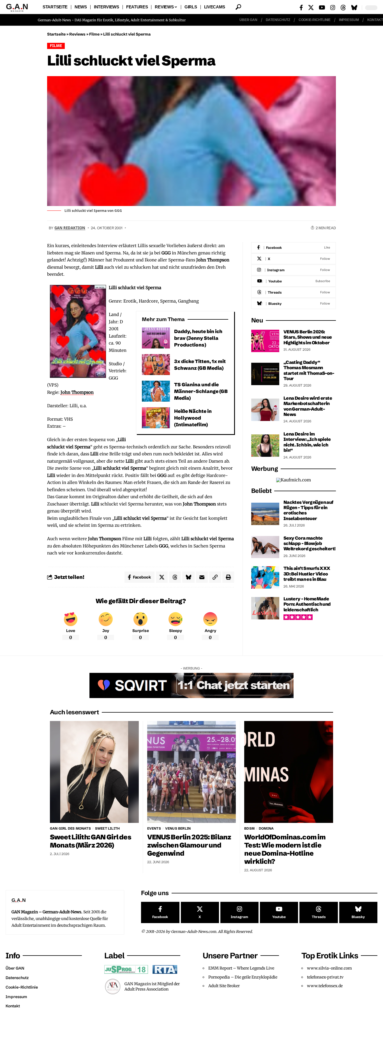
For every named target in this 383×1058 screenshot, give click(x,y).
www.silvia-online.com (329, 968)
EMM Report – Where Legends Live (241, 968)
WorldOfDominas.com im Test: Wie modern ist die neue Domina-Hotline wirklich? (285, 849)
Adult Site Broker (224, 985)
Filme (94, 34)
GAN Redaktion (69, 227)
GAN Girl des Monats (70, 828)
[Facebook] (301, 7)
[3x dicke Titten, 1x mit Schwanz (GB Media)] (156, 364)
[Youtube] (293, 281)
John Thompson (77, 392)
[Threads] (343, 7)
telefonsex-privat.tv (325, 977)
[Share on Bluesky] (188, 577)
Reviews (77, 34)
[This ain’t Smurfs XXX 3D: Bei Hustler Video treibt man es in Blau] (265, 577)
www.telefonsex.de (325, 985)
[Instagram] (333, 7)
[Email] (202, 577)
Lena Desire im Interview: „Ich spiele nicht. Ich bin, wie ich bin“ (307, 442)
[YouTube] (322, 7)
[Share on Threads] (175, 577)
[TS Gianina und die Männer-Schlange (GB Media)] (156, 391)
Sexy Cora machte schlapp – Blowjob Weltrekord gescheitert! (309, 543)
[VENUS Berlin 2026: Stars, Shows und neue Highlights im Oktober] (265, 341)
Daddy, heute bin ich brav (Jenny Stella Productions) (198, 338)
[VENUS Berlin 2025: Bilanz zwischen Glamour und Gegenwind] (191, 772)
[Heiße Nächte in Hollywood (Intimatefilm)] (156, 417)
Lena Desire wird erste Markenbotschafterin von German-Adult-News (307, 406)
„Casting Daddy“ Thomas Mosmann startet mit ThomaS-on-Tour (308, 370)
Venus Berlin (178, 828)
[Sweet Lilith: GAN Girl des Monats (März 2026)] (94, 772)
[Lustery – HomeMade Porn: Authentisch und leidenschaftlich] (265, 608)
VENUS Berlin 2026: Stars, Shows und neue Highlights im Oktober (307, 337)
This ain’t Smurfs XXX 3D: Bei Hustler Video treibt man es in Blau (306, 573)
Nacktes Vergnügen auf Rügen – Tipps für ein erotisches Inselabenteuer (308, 510)
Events (154, 828)
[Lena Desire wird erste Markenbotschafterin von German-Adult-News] (265, 410)
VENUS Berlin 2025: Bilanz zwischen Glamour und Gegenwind (189, 845)
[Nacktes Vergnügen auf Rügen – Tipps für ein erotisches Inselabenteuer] (265, 514)
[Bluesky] (354, 7)
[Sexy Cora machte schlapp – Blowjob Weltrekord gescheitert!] (265, 547)
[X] (311, 7)
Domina (266, 828)
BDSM (249, 828)
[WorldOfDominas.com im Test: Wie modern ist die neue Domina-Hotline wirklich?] (288, 772)
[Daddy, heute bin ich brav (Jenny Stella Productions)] (156, 337)
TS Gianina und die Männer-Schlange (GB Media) (201, 391)
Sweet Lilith (107, 828)
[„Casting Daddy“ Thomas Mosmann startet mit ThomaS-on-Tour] (265, 374)
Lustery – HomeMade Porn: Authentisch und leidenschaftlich (307, 604)
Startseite (56, 34)
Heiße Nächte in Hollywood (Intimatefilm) (193, 417)
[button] (238, 7)
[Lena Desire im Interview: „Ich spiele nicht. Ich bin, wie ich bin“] (265, 445)
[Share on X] (162, 577)
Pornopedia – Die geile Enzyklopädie (242, 977)
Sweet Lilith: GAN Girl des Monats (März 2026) (90, 841)
